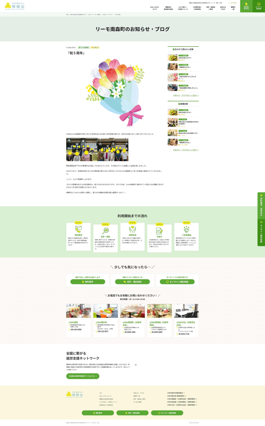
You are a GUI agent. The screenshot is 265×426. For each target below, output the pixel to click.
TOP (100, 393)
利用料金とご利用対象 (106, 405)
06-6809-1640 (130, 332)
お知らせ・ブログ (107, 14)
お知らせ (95, 47)
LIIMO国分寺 (101, 322)
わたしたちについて (154, 8)
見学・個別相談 (134, 413)
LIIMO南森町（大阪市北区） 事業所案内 (181, 399)
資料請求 (99, 413)
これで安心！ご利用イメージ (183, 8)
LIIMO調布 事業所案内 (175, 393)
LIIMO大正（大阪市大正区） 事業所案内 (181, 405)
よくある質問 (232, 3)
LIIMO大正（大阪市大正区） (186, 323)
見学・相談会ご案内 (210, 8)
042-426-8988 (76, 329)
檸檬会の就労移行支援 (168, 8)
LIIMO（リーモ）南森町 (94, 14)
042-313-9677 (103, 331)
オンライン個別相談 (168, 413)
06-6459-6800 (157, 332)
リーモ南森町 (84, 47)
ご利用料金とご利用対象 (197, 8)
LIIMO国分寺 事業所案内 (175, 396)
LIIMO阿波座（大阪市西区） (159, 323)
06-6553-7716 (184, 333)
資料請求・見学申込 (261, 207)
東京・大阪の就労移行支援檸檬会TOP (76, 14)
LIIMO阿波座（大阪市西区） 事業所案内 (181, 402)
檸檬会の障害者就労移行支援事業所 (205, 3)
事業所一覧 (233, 8)
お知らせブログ (223, 8)
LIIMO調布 (73, 322)
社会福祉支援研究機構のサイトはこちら (82, 376)
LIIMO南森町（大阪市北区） (132, 323)
